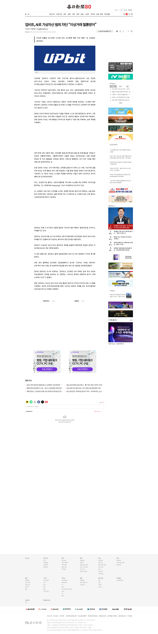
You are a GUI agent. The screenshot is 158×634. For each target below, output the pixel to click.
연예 (81, 578)
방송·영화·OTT (84, 582)
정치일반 (64, 560)
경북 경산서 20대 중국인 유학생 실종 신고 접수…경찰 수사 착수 (117, 295)
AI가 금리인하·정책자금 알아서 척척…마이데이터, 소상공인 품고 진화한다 (90, 391)
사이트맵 (129, 616)
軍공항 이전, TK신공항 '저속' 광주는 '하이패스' (122, 238)
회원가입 (130, 10)
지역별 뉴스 (101, 573)
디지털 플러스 (112, 320)
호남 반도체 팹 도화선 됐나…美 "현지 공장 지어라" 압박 (84, 385)
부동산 (81, 562)
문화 (82, 14)
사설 (44, 560)
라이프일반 (64, 580)
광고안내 (55, 616)
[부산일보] (103, 609)
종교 (26, 589)
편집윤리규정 (102, 616)
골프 (44, 589)
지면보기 (116, 10)
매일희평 (45, 567)
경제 (69, 14)
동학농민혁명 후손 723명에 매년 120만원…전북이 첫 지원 (123, 243)
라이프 (93, 14)
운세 (63, 595)
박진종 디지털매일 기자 (31, 29)
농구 (44, 586)
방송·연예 (99, 14)
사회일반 (100, 560)
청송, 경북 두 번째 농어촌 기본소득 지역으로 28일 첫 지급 (126, 100)
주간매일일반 (119, 580)
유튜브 (79, 301)
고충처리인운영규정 (71, 616)
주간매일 (107, 14)
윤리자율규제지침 (112, 616)
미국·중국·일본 (120, 562)
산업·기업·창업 (84, 567)
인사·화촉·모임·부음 (67, 589)
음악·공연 (27, 582)
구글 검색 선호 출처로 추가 (105, 31)
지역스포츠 (46, 591)
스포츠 (87, 14)
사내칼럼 (45, 562)
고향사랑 (27, 600)
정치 (64, 14)
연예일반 (82, 580)
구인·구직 (82, 569)
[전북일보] (115, 609)
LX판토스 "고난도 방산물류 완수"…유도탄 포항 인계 (125, 94)
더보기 (131, 320)
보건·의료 (100, 567)
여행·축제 (64, 582)
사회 (73, 14)
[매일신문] (30, 609)
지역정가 (64, 569)
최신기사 (52, 14)
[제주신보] (128, 609)
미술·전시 (27, 584)
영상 (99, 580)
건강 (63, 586)
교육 (99, 569)
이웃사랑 (100, 571)
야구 (44, 582)
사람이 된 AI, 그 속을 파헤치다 (116, 344)
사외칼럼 (45, 564)
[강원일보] (42, 609)
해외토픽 (118, 564)
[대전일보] (91, 609)
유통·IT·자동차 (83, 571)
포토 (99, 582)
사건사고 (100, 562)
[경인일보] (67, 609)
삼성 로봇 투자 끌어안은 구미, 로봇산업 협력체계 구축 (83, 388)
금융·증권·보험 (84, 564)
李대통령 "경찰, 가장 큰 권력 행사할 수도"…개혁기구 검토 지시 (123, 232)
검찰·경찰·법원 (102, 564)
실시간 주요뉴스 (114, 144)
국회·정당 (64, 564)
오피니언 (59, 14)
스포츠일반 (46, 580)
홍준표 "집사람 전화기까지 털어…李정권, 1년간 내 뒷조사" (126, 92)
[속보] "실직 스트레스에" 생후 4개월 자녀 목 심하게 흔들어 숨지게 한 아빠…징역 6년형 (120, 157)
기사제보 (121, 10)
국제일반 (118, 560)
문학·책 (27, 586)
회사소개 (49, 616)
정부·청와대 (65, 562)
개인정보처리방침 (92, 616)
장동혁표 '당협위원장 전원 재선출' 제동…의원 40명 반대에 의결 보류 (123, 249)
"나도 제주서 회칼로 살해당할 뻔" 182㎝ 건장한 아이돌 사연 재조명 (120, 181)
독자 (63, 591)
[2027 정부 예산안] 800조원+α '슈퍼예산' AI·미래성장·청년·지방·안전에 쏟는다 (52, 385)
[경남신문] (55, 609)
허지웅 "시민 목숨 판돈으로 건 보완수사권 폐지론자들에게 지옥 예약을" (129, 97)
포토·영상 (100, 578)
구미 (26, 602)
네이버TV (49, 301)
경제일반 (82, 560)
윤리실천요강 (122, 616)
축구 (44, 584)
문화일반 (27, 580)
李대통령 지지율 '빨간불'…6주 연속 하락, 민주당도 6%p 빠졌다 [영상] (123, 226)
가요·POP (82, 584)
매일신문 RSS (46, 600)
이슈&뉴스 (112, 290)
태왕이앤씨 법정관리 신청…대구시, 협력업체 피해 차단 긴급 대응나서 (49, 388)
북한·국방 (64, 567)
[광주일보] (79, 609)
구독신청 (61, 616)
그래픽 (99, 584)
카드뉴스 (100, 586)
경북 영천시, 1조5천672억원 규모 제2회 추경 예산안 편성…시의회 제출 (49, 391)
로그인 (125, 10)
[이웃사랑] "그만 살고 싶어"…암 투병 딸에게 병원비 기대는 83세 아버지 (129, 89)
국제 (77, 14)
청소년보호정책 (82, 616)
